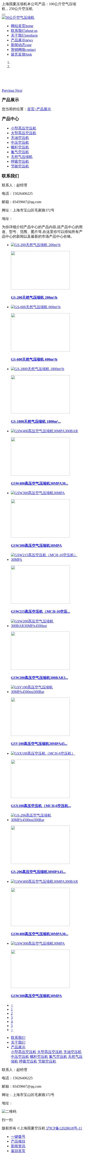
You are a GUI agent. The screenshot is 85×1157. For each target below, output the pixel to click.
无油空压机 (20, 138)
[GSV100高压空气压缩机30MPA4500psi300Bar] (47, 713)
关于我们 (24, 35)
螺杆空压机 (20, 147)
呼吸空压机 (20, 161)
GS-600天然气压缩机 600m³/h (34, 359)
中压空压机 (20, 142)
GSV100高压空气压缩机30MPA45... (39, 744)
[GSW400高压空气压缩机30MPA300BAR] (47, 452)
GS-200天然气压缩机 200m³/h (34, 297)
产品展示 (22, 40)
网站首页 (22, 26)
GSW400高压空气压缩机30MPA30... (39, 483)
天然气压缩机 (22, 157)
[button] (8, 90)
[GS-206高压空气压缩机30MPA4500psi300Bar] (47, 841)
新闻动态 (21, 45)
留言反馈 (21, 54)
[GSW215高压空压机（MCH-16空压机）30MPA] (47, 581)
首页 (31, 109)
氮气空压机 (20, 152)
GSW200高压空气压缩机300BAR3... (39, 678)
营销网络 (23, 50)
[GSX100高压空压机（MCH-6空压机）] (47, 775)
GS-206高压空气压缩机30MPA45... (38, 872)
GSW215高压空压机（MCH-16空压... (40, 611)
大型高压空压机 (23, 133)
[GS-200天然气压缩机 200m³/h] (47, 266)
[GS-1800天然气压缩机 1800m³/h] (47, 390)
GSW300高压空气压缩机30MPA (36, 545)
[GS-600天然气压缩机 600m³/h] (47, 328)
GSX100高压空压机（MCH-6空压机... (41, 806)
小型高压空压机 (23, 128)
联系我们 (24, 31)
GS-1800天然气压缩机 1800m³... (36, 421)
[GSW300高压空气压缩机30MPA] (47, 514)
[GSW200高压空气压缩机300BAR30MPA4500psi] (47, 647)
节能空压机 (20, 166)
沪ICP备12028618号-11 (64, 1128)
